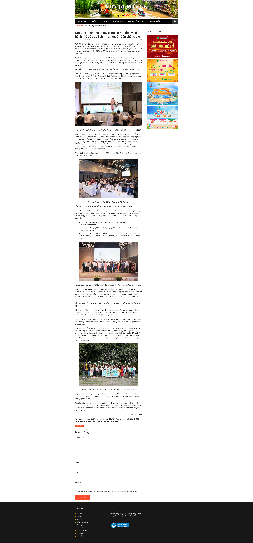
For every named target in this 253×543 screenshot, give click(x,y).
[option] (130, 26)
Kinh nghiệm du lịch (136, 21)
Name (77, 462)
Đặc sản (103, 21)
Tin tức (93, 21)
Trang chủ (81, 21)
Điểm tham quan (117, 21)
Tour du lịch (81, 528)
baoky (77, 40)
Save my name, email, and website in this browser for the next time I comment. (107, 492)
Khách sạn (80, 533)
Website (78, 482)
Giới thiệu (80, 514)
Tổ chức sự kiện (82, 530)
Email (77, 472)
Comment (79, 438)
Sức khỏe (80, 536)
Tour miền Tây (154, 21)
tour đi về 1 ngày (92, 419)
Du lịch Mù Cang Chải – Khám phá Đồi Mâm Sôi (101, 26)
